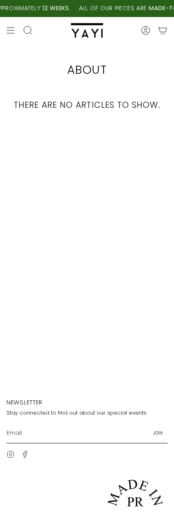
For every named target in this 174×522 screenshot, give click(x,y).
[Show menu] (10, 30)
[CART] (162, 30)
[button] (27, 30)
